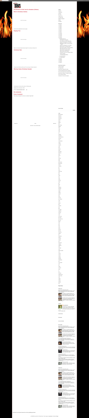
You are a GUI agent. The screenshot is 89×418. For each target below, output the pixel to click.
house (59, 196)
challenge (59, 134)
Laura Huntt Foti (65, 305)
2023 (60, 26)
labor (59, 204)
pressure (59, 230)
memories (59, 212)
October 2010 (62, 57)
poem (59, 225)
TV (58, 270)
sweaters (59, 257)
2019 (60, 27)
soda (59, 246)
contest (59, 142)
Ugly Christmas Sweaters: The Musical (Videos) (66, 47)
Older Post (54, 123)
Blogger (57, 416)
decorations (60, 151)
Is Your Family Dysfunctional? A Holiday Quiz (64, 338)
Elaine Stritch (60, 163)
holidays (59, 192)
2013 (60, 34)
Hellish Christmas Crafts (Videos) (64, 51)
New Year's (59, 14)
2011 (60, 36)
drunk (59, 159)
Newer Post (15, 123)
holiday (59, 191)
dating (59, 150)
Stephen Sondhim (60, 250)
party (59, 224)
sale (59, 241)
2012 (60, 35)
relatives (59, 237)
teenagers (59, 258)
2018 (60, 28)
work (59, 283)
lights (59, 208)
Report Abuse (60, 285)
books (59, 127)
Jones (59, 200)
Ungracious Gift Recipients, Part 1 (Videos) (65, 45)
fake (59, 168)
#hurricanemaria (60, 114)
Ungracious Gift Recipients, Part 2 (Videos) (65, 42)
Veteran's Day (60, 275)
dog (58, 156)
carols (59, 131)
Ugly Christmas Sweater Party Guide (63, 69)
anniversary (60, 118)
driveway (59, 158)
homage (59, 193)
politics (59, 228)
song (59, 249)
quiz (59, 234)
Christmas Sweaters (62, 53)
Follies (59, 175)
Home (35, 123)
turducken (59, 267)
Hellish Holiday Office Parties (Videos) (65, 48)
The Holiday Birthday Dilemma (64, 54)
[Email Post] (26, 89)
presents (59, 229)
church (59, 139)
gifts (59, 183)
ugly (59, 271)
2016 (60, 30)
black (59, 123)
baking (59, 121)
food (59, 176)
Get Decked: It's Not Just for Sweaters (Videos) (66, 52)
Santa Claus (60, 242)
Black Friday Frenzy (65, 349)
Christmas (59, 13)
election (59, 164)
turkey (59, 269)
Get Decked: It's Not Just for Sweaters (63, 75)
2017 (60, 29)
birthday (59, 122)
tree (58, 265)
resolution (59, 238)
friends (59, 179)
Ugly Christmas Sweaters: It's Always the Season (65, 73)
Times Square (60, 262)
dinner (59, 154)
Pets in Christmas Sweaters (62, 74)
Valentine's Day (60, 274)
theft (59, 261)
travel (59, 263)
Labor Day (59, 205)
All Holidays (60, 21)
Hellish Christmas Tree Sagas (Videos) (65, 46)
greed (59, 184)
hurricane (59, 197)
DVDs (59, 160)
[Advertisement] (62, 92)
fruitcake (59, 180)
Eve (58, 167)
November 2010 (62, 56)
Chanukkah (59, 135)
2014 (60, 33)
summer (59, 253)
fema (59, 172)
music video (60, 216)
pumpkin (59, 233)
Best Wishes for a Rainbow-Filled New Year (68, 293)
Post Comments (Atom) (37, 125)
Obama (59, 221)
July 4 (59, 201)
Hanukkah (59, 188)
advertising (59, 117)
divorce (59, 155)
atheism (59, 119)
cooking (59, 143)
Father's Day (60, 171)
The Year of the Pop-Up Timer (62, 346)
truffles (59, 266)
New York (59, 220)
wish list (59, 282)
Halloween (59, 10)
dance (59, 147)
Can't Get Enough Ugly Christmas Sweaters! (64, 70)
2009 (60, 58)
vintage (59, 278)
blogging (59, 126)
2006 (60, 62)
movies (59, 213)
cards (59, 130)
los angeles (59, 209)
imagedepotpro (51, 416)
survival (59, 254)
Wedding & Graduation (61, 18)
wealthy (59, 279)
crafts (59, 146)
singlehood (59, 245)
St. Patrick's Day (60, 17)
